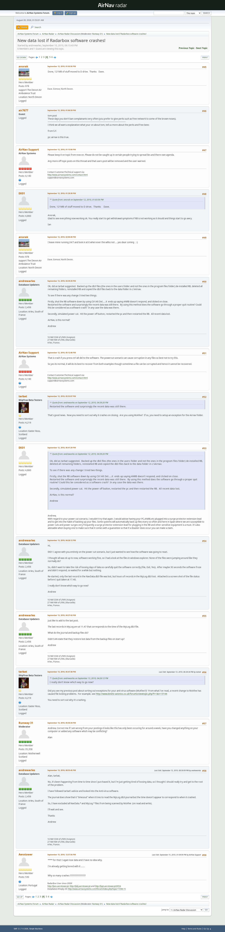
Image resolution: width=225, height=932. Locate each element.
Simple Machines (36, 929)
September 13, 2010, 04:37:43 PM (61, 615)
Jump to (165, 909)
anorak (23, 66)
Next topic (202, 48)
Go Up (20, 897)
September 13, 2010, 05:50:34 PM (61, 723)
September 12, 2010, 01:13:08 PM (61, 149)
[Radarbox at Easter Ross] (20, 426)
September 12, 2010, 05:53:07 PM (61, 396)
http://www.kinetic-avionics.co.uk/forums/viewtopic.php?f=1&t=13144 (131, 693)
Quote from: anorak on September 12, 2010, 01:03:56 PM (77, 199)
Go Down (21, 57)
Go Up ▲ (207, 928)
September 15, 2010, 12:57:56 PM (61, 854)
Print (205, 57)
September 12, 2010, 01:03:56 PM (61, 66)
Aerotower (25, 854)
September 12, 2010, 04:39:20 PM (61, 281)
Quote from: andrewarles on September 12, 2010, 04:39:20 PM (80, 402)
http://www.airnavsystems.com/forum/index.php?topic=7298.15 (97, 889)
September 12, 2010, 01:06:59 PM (61, 110)
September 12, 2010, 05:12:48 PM (61, 352)
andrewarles (27, 281)
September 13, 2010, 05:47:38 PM (61, 671)
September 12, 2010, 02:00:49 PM (61, 237)
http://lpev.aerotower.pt (58, 886)
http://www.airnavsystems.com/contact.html (67, 174)
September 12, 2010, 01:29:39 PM (61, 193)
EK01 (22, 193)
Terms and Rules (194, 928)
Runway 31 (97, 33)
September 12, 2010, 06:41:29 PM (61, 447)
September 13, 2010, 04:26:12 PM (61, 540)
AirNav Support (29, 149)
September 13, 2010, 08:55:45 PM (61, 770)
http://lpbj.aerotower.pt (80, 886)
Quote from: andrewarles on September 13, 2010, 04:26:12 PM (80, 678)
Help (183, 928)
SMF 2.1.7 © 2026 (21, 929)
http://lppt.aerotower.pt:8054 (108, 886)
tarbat (23, 396)
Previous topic (186, 48)
